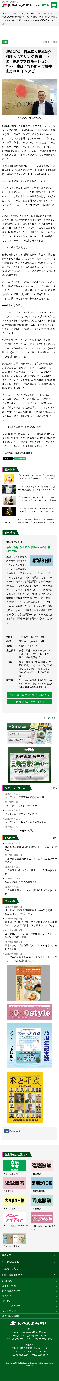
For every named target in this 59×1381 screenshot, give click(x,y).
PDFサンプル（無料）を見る (30, 701)
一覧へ (54, 788)
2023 (31, 13)
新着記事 (6, 1255)
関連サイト (8, 1295)
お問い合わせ (9, 1280)
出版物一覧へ (15, 733)
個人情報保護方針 (11, 1316)
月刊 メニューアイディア (17, 1225)
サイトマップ (9, 1311)
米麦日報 (10, 1191)
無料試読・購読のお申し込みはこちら (29, 694)
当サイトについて (11, 1305)
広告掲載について (11, 1290)
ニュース (14, 13)
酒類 (24, 13)
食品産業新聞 (12, 1173)
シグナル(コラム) (11, 1261)
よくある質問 (9, 1285)
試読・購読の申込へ (18, 739)
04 (39, 13)
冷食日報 (37, 1208)
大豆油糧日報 (12, 1208)
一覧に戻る (51, 718)
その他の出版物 (13, 1246)
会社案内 (6, 1300)
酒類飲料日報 (39, 1191)
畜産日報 (37, 1173)
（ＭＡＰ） (39, 1335)
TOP (4, 13)
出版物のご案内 (10, 1268)
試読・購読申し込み (12, 1275)
